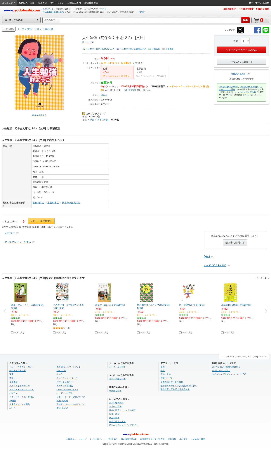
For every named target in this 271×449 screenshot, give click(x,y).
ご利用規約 (112, 439)
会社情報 (183, 439)
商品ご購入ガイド (117, 421)
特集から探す (115, 391)
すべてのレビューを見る (18, 242)
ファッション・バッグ (67, 378)
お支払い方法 (115, 406)
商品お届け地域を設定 (53, 12)
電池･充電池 (62, 401)
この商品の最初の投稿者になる (100, 49)
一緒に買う (19, 332)
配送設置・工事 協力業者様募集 (175, 389)
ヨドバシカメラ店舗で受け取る (226, 367)
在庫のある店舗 (238, 74)
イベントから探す (117, 379)
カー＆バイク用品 (65, 386)
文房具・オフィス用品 (19, 404)
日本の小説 (102, 119)
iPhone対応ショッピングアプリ (123, 425)
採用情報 (172, 439)
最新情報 (169, 49)
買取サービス (167, 378)
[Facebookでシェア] (257, 33)
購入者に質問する (235, 242)
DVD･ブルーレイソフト (67, 389)
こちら (103, 9)
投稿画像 (156, 49)
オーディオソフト (65, 393)
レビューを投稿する (41, 221)
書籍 (84, 116)
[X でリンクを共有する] (240, 33)
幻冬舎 (104, 95)
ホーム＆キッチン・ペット (21, 389)
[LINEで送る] (266, 33)
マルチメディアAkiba (228, 87)
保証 (163, 370)
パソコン (13, 393)
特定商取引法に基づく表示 (152, 439)
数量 (235, 41)
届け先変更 (130, 90)
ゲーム (12, 408)
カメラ (60, 374)
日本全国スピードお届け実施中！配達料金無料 (246, 9)
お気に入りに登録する (241, 61)
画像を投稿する (39, 115)
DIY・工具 (61, 370)
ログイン (46, 9)
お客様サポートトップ (76, 439)
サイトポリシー (97, 439)
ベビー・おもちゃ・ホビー (21, 367)
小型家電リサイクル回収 (172, 382)
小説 (92, 119)
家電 (11, 374)
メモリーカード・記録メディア (71, 397)
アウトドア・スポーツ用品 (21, 397)
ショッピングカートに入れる (241, 49)
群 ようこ (86, 42)
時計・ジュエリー (65, 382)
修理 (163, 367)
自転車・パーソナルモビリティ (71, 404)
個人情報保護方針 (129, 439)
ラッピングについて (221, 370)
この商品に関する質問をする (133, 49)
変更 (142, 12)
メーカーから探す (117, 367)
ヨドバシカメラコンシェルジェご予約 (229, 374)
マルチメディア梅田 (249, 87)
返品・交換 (166, 374)
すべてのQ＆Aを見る (215, 265)
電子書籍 (13, 382)
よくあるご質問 (198, 439)
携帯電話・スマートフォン (69, 367)
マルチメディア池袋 (247, 92)
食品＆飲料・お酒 (17, 370)
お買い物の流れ (116, 403)
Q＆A (207, 256)
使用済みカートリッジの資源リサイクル (179, 386)
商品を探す (114, 417)
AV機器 (12, 401)
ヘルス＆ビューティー (19, 386)
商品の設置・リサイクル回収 (122, 410)
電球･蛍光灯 (62, 408)
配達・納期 (114, 414)
